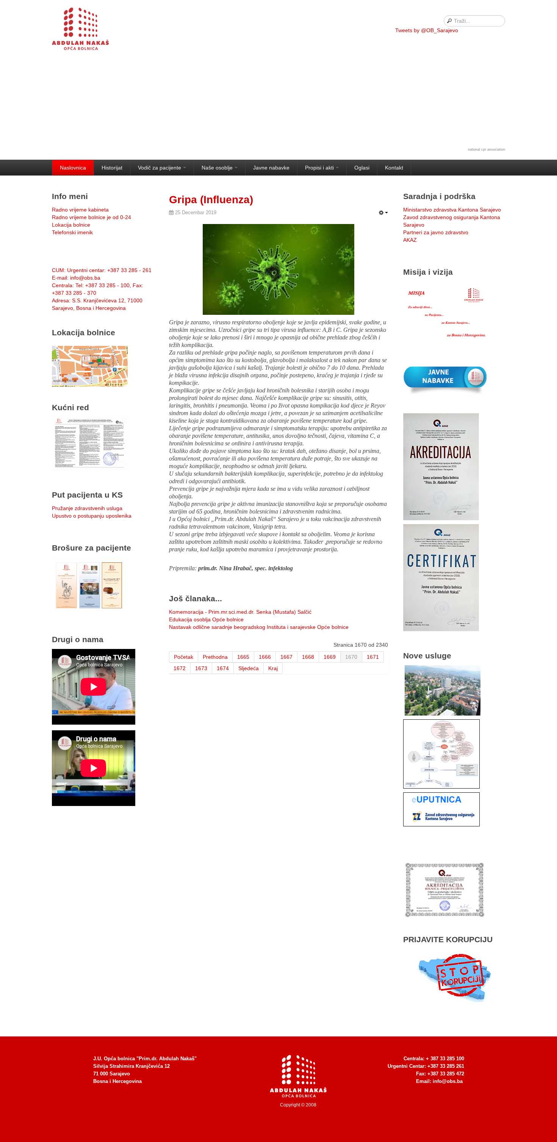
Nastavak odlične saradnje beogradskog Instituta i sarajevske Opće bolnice (259, 627)
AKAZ (410, 240)
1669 (330, 657)
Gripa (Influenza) (211, 199)
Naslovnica (73, 168)
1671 (373, 657)
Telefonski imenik (72, 232)
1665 (243, 657)
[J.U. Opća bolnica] (90, 30)
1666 (265, 657)
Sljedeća (248, 668)
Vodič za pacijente (159, 168)
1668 (308, 657)
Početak (183, 657)
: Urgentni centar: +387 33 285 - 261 (102, 270)
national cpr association (486, 149)
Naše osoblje (217, 168)
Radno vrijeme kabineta (80, 210)
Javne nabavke (271, 168)
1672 (180, 668)
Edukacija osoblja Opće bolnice (206, 619)
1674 (223, 668)
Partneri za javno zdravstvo (435, 232)
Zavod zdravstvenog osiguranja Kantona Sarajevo (451, 221)
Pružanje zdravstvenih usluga (87, 508)
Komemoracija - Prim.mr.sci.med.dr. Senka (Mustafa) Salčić (240, 612)
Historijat (112, 168)
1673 (201, 668)
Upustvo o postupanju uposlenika (91, 516)
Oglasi (361, 168)
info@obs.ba (448, 1081)
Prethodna (215, 657)
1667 (286, 657)
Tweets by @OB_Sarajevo (426, 30)
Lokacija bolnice (71, 225)
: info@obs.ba (76, 278)
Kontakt (394, 168)
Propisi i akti (319, 168)
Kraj (273, 668)
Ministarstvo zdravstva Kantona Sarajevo (452, 210)
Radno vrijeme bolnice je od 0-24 (91, 217)
